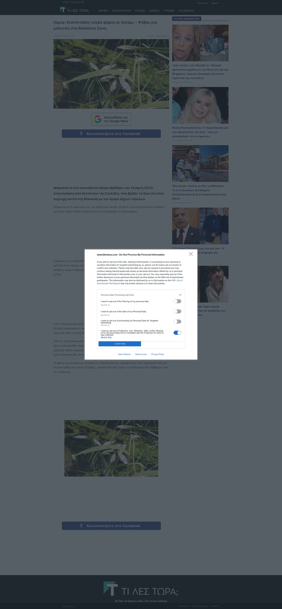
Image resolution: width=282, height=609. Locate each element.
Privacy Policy (157, 354)
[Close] (192, 255)
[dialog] (141, 304)
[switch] (177, 301)
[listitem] (141, 294)
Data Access (141, 354)
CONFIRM (119, 344)
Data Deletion (124, 354)
